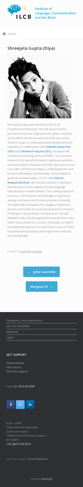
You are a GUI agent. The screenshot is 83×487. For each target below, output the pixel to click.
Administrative (15, 363)
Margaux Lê (41, 287)
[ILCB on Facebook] (10, 404)
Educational (13, 367)
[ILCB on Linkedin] (30, 404)
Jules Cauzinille (41, 272)
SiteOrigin (47, 478)
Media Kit (12, 332)
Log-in (10, 337)
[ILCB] (41, 11)
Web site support (17, 371)
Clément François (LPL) (35, 151)
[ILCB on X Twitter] (20, 404)
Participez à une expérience (24, 320)
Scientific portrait (31, 251)
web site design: (27, 459)
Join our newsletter (18, 326)
